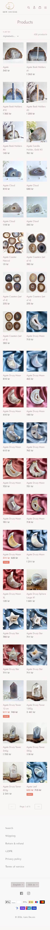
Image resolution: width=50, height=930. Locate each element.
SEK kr (31, 884)
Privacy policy (13, 858)
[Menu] (45, 7)
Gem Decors (29, 917)
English (17, 884)
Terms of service (14, 866)
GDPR (8, 851)
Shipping (10, 835)
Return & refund (14, 843)
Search (9, 828)
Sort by (6, 32)
